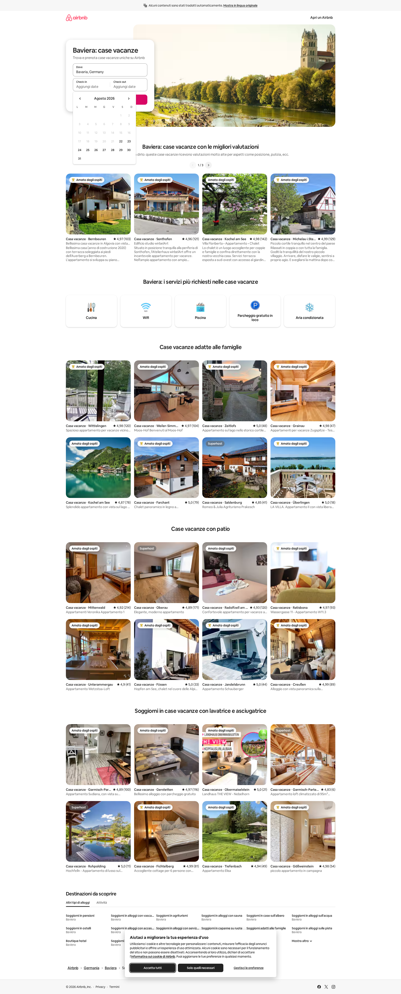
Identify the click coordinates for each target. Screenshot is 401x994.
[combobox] (110, 71)
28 (112, 150)
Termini (114, 987)
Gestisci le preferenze (249, 968)
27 (104, 150)
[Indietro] (192, 165)
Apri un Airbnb (321, 17)
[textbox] (91, 86)
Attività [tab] (101, 902)
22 (121, 141)
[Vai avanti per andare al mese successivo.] (128, 98)
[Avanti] (208, 165)
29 (121, 150)
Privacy (100, 987)
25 (87, 150)
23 (129, 141)
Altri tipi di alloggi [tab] (78, 902)
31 (79, 159)
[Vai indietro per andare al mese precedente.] (80, 98)
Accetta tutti (153, 968)
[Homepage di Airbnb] (76, 17)
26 (96, 150)
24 (79, 150)
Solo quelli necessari (200, 968)
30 (129, 150)
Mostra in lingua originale (240, 5)
